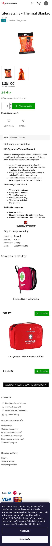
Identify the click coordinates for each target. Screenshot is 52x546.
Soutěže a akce (7, 461)
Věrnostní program (9, 442)
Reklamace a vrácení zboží (12, 439)
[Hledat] (32, 3)
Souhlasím (25, 539)
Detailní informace (9, 113)
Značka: (17, 21)
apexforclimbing (12, 415)
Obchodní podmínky (9, 429)
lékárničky (13, 180)
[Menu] (46, 3)
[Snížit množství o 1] (10, 107)
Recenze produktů (9, 465)
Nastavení (25, 531)
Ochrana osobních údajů (11, 432)
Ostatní (17, 236)
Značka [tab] (22, 137)
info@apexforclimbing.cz (15, 403)
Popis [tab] (6, 137)
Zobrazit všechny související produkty (26, 385)
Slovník (4, 458)
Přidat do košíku (25, 106)
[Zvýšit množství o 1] (10, 104)
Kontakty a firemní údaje (11, 436)
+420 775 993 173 (13, 407)
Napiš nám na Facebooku (16, 411)
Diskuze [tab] (13, 137)
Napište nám (6, 426)
